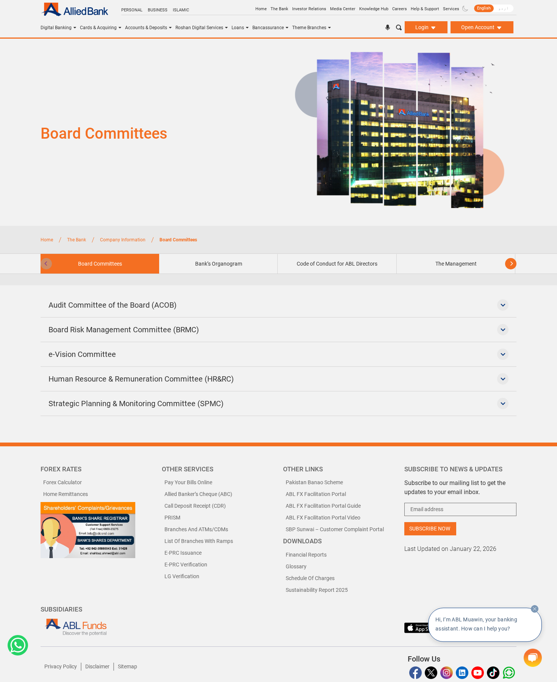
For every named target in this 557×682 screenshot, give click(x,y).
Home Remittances (65, 494)
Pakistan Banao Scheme (314, 482)
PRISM (172, 518)
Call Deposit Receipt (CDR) (195, 506)
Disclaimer (97, 666)
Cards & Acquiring (98, 27)
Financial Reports (306, 555)
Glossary (296, 566)
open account (478, 27)
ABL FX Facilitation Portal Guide (323, 506)
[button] (18, 645)
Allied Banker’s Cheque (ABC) (198, 494)
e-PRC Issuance (183, 553)
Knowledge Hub (373, 8)
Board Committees (100, 264)
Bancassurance (268, 27)
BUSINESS (157, 10)
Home (261, 8)
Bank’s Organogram (218, 264)
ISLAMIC (181, 10)
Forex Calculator (62, 482)
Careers (399, 8)
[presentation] (46, 263)
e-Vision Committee (82, 354)
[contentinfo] (534, 609)
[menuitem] (484, 8)
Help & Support (425, 8)
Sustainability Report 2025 (317, 590)
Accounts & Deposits (146, 27)
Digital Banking (56, 27)
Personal (131, 10)
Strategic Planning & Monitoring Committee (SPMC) (136, 403)
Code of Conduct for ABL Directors (337, 264)
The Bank (279, 8)
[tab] (218, 264)
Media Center (342, 8)
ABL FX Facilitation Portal (316, 494)
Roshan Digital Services (199, 27)
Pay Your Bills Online (188, 482)
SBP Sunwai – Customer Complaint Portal (335, 529)
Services (451, 8)
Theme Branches (309, 27)
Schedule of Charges (310, 578)
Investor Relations (309, 8)
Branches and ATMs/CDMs (196, 529)
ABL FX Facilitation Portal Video (323, 518)
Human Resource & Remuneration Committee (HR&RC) (141, 378)
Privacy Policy (60, 666)
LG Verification (181, 576)
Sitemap (127, 666)
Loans (238, 27)
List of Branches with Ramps (198, 541)
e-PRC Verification (185, 565)
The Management (456, 264)
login (422, 27)
